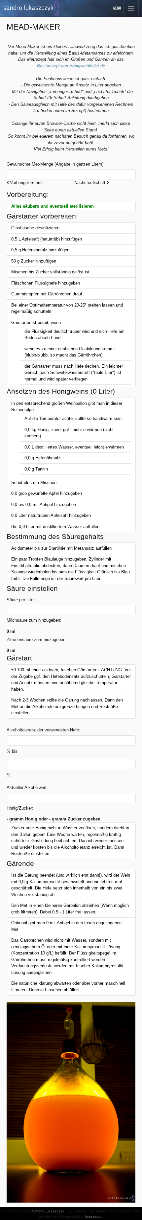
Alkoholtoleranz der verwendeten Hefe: (43, 729)
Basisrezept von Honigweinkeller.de (71, 65)
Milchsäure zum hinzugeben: (34, 620)
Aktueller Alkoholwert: (27, 787)
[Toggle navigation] (131, 8)
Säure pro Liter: (21, 599)
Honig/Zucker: (20, 808)
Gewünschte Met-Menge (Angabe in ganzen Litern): (56, 164)
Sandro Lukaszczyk (48, 1211)
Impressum (94, 1216)
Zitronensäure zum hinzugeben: (37, 639)
